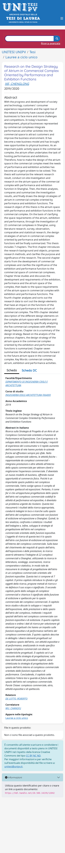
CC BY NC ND (33, 755)
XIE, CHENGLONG (17, 84)
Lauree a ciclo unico (21, 57)
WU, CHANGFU (13, 708)
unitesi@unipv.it (13, 766)
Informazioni (14, 777)
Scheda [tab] (12, 370)
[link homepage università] (23, 18)
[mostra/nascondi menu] (61, 18)
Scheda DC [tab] (29, 370)
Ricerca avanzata (50, 43)
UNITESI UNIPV (14, 52)
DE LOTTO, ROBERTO (16, 698)
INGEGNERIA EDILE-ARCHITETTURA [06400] (28, 395)
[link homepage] (21, 7)
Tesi (32, 52)
